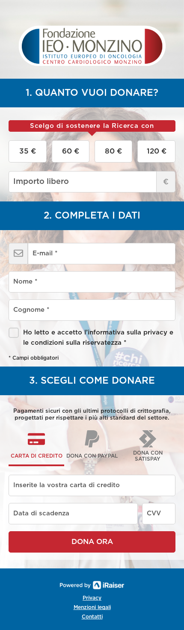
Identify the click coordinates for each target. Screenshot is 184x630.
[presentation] (92, 126)
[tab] (92, 126)
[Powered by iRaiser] (92, 585)
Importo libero (166, 182)
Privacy (92, 597)
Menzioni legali (92, 607)
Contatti (92, 616)
